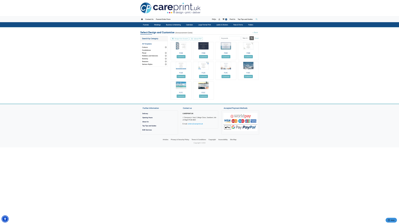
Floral (144, 53)
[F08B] (248, 46)
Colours (145, 47)
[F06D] (226, 46)
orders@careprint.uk (195, 124)
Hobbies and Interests (150, 56)
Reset (257, 38)
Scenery (145, 59)
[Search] (251, 38)
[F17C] (181, 85)
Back (256, 32)
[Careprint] (170, 8)
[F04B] (181, 46)
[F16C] (248, 65)
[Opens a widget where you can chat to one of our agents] (391, 220)
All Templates (147, 44)
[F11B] (181, 65)
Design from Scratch (181, 39)
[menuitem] (145, 24)
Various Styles (147, 64)
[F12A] (203, 65)
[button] (5, 219)
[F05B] (203, 46)
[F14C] (226, 65)
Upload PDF (198, 39)
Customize (181, 56)
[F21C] (203, 85)
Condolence (146, 50)
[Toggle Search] (256, 19)
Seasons (145, 61)
